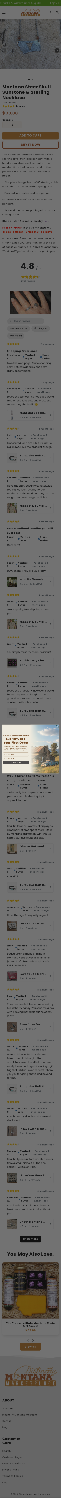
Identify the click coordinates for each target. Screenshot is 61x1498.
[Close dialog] (57, 726)
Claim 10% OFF (16, 762)
